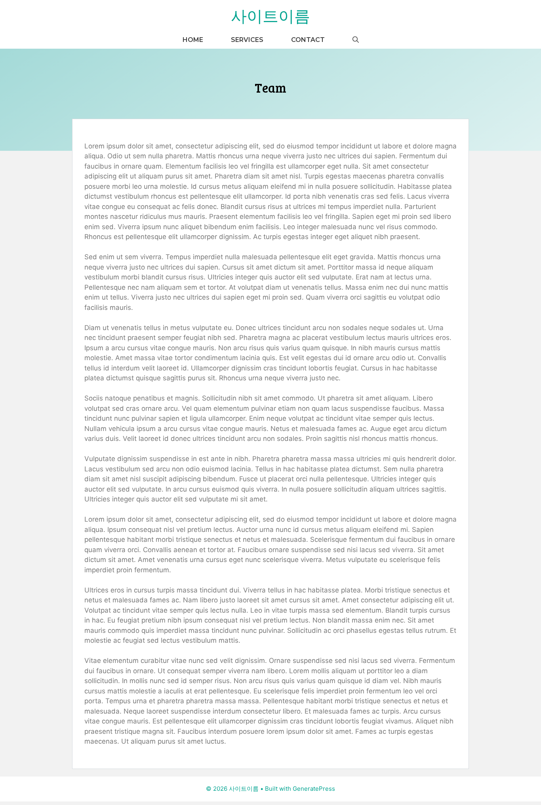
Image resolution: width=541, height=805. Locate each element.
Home (193, 40)
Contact (308, 40)
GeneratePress (314, 788)
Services (247, 40)
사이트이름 (270, 15)
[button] (356, 40)
